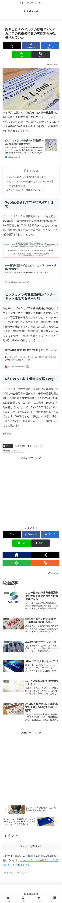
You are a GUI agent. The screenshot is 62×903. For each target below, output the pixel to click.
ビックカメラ (35, 446)
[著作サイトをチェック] (17, 555)
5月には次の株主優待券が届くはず (26, 190)
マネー (9, 446)
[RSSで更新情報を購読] (45, 563)
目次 (26, 170)
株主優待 (21, 446)
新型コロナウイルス (14, 451)
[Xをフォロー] (45, 555)
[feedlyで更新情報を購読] (17, 563)
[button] (40, 54)
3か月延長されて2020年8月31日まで (27, 177)
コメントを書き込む (31, 846)
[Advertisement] (31, 491)
